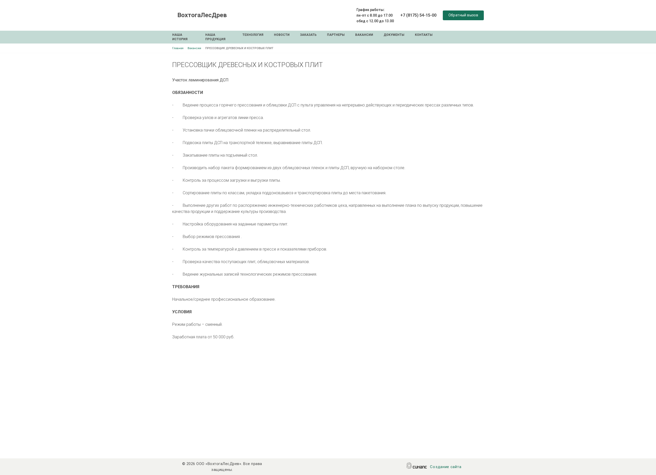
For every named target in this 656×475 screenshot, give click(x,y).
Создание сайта (445, 467)
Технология (252, 35)
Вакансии (364, 35)
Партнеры (336, 35)
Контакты (424, 35)
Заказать (308, 35)
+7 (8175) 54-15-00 (418, 15)
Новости (282, 35)
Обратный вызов (463, 15)
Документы (394, 35)
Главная (177, 48)
